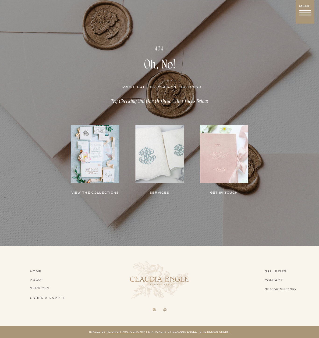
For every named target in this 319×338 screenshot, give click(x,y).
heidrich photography (126, 331)
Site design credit (215, 331)
